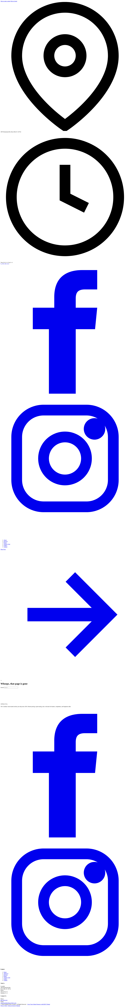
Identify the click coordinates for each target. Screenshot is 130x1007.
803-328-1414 (4, 1000)
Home (5, 972)
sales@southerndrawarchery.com (8, 1003)
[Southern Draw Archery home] (16, 537)
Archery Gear (7, 544)
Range (5, 542)
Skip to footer (14, 1)
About (5, 540)
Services (6, 541)
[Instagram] (65, 522)
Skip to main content (5, 1)
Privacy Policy (4, 1005)
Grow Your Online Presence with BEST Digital (38, 1004)
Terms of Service (12, 1005)
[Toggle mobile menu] (1, 680)
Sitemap (18, 1005)
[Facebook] (65, 393)
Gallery (5, 545)
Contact (5, 546)
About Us (6, 973)
